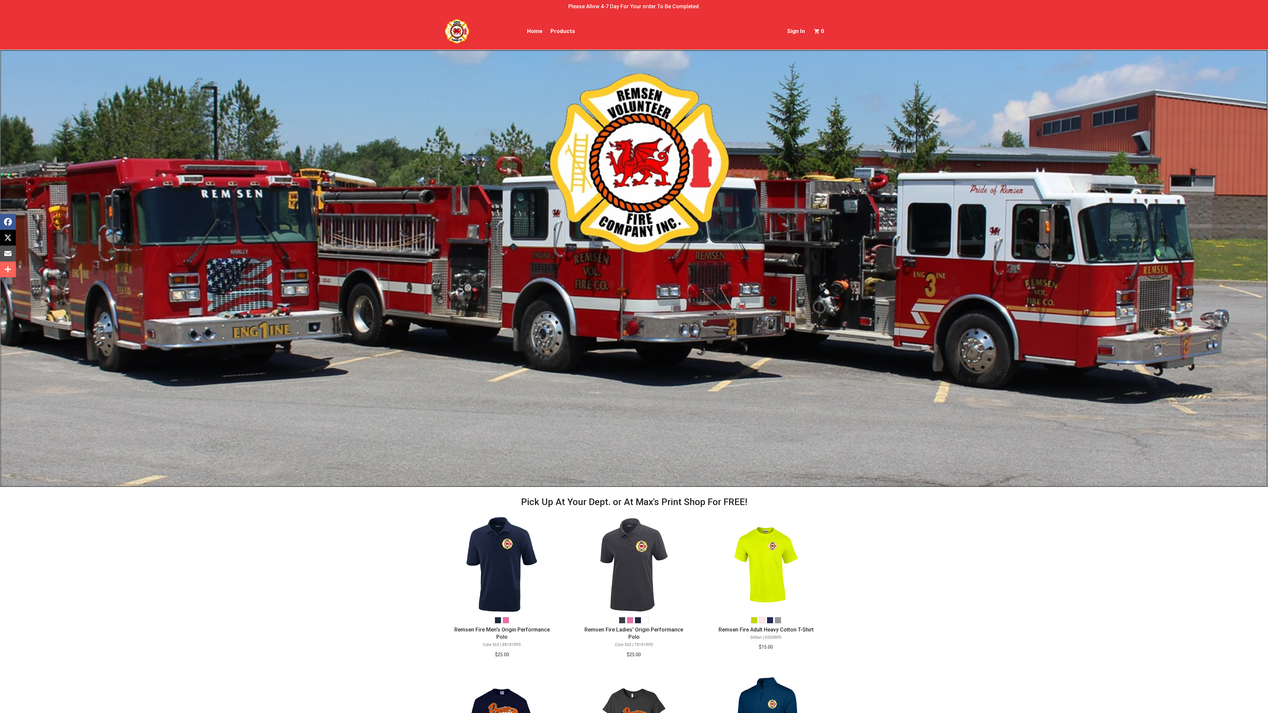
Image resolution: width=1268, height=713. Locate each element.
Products (562, 31)
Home (535, 31)
